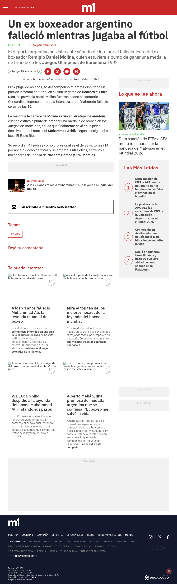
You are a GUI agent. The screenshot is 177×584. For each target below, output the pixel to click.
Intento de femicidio (93, 551)
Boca (47, 541)
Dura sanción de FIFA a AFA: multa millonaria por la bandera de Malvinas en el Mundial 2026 (144, 146)
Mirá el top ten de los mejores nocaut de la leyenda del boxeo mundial (86, 314)
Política (13, 534)
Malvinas (34, 541)
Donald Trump (83, 546)
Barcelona (80, 541)
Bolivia (108, 541)
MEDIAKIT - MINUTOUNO (20, 570)
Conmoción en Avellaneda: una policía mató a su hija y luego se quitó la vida (149, 237)
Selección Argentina (21, 551)
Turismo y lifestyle (110, 534)
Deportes (16, 45)
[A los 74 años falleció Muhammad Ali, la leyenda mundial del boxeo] (16, 185)
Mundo (129, 534)
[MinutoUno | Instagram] (150, 537)
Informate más (35, 180)
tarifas (57, 541)
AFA (68, 541)
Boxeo (15, 234)
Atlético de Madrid (28, 546)
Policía (41, 551)
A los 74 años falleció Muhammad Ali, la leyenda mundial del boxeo (70, 187)
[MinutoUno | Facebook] (166, 537)
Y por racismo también (132, 134)
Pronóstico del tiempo (57, 546)
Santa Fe (121, 541)
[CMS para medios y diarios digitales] (157, 579)
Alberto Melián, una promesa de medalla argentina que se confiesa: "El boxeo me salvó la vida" (87, 404)
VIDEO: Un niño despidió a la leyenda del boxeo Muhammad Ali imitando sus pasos (32, 402)
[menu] (7, 7)
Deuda (53, 551)
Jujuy (133, 541)
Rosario (95, 541)
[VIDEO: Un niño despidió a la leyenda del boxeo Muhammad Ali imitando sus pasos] (33, 376)
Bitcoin (111, 546)
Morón (99, 546)
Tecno (90, 534)
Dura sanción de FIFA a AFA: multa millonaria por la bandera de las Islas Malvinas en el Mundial (149, 187)
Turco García (68, 551)
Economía (42, 534)
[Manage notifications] (169, 571)
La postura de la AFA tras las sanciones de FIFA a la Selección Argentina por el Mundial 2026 (149, 213)
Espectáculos (75, 534)
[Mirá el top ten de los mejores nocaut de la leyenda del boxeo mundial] (88, 288)
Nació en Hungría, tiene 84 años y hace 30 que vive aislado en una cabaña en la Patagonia (147, 260)
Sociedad (27, 534)
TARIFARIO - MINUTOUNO (21, 572)
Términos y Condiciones (22, 556)
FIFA (10, 546)
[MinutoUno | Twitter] (159, 537)
